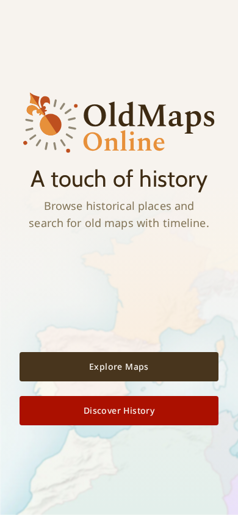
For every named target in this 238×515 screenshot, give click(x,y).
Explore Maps (119, 366)
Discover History (119, 410)
